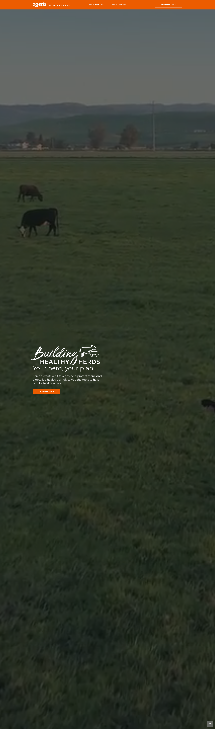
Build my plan (168, 4)
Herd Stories (119, 4)
